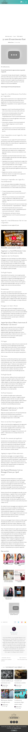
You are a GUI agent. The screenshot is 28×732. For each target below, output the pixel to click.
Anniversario (8, 36)
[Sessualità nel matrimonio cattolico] (20, 674)
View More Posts (14, 634)
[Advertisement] (14, 19)
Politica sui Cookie (17, 728)
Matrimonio (20, 36)
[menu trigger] (25, 2)
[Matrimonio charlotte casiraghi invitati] (7, 694)
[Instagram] (16, 722)
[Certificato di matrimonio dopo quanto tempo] (20, 694)
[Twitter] (18, 622)
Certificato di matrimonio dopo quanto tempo (19, 702)
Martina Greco (11, 42)
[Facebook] (15, 622)
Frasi (14, 36)
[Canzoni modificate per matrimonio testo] (7, 674)
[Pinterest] (22, 622)
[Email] (25, 622)
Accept (14, 730)
